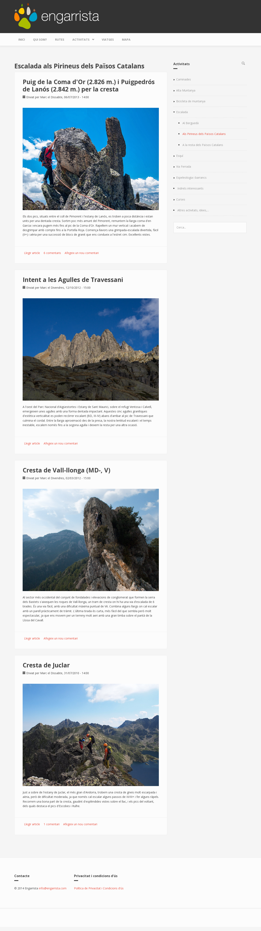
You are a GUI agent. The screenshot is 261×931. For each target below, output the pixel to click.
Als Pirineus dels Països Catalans (204, 134)
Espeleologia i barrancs (191, 177)
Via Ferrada (183, 166)
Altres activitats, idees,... (193, 210)
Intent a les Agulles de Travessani (73, 279)
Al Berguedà (190, 123)
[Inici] (56, 16)
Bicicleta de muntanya (190, 101)
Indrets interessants (190, 188)
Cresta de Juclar (46, 665)
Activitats (79, 38)
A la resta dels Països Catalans (202, 145)
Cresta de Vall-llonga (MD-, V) (66, 470)
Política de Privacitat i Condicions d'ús (99, 888)
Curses (180, 199)
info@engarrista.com (52, 888)
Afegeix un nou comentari (82, 253)
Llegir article (32, 253)
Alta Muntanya (185, 90)
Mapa (126, 39)
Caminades (183, 79)
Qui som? (40, 39)
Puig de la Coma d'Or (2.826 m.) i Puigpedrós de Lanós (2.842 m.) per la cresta (89, 85)
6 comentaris (52, 253)
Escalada (182, 112)
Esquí (179, 156)
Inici (21, 39)
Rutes (59, 39)
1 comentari (52, 824)
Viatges (108, 39)
